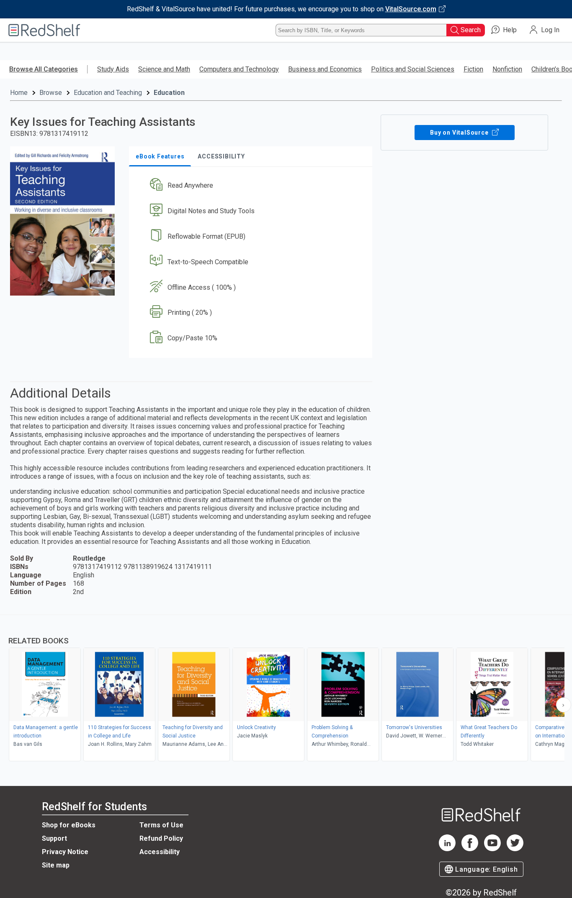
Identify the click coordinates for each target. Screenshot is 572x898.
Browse (50, 93)
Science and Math (164, 69)
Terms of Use (161, 825)
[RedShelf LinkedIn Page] (447, 849)
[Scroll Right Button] (563, 704)
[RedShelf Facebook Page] (469, 849)
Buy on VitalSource (460, 132)
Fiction (473, 69)
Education (169, 93)
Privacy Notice (65, 852)
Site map (56, 865)
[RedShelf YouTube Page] (492, 849)
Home (19, 93)
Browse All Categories (43, 69)
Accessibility (159, 852)
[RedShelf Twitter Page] (515, 849)
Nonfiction (507, 69)
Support (54, 838)
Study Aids (113, 69)
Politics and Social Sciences (412, 69)
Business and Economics (325, 69)
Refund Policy (161, 838)
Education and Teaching (108, 93)
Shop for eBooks (68, 825)
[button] (252, 186)
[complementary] (286, 689)
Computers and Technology (239, 69)
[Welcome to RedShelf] (44, 30)
